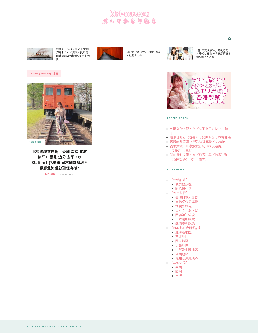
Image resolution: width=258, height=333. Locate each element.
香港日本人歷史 (186, 197)
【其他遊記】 (179, 263)
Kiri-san (50, 174)
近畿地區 (181, 245)
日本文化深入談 (186, 210)
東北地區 (181, 236)
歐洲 (178, 271)
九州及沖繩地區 (186, 258)
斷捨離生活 (183, 189)
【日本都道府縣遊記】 (186, 228)
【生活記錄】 (179, 180)
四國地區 (181, 254)
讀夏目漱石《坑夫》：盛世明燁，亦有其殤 (200, 137)
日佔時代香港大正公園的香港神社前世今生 (143, 53)
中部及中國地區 (186, 250)
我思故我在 (183, 184)
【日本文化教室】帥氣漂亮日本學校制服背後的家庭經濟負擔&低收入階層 (213, 54)
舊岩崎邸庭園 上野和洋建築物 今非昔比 (198, 142)
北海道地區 (35, 142)
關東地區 (181, 241)
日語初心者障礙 (186, 202)
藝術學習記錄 (185, 223)
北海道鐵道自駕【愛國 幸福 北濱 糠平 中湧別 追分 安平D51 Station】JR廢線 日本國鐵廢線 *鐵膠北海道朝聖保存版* (59, 159)
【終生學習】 (179, 193)
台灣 (178, 276)
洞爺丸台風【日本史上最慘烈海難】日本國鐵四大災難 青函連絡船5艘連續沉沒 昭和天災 (73, 54)
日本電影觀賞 (185, 219)
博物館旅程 (183, 206)
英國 (178, 267)
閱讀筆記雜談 (185, 215)
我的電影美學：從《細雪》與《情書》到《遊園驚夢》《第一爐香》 (199, 157)
